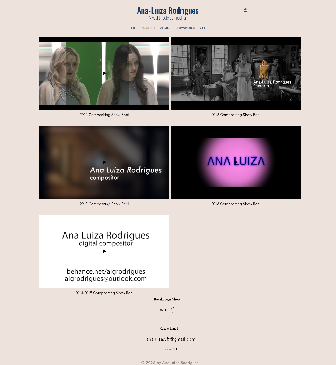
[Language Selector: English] (243, 10)
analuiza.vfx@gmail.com (170, 339)
